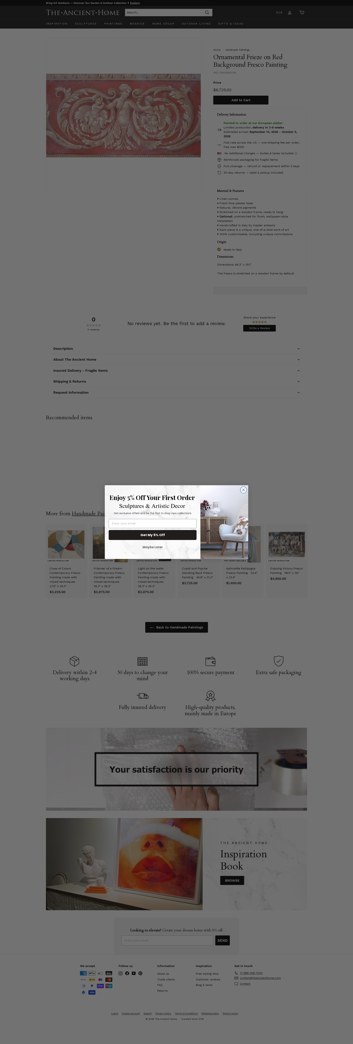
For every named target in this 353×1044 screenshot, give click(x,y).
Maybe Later (152, 547)
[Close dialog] (243, 490)
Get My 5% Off (152, 535)
